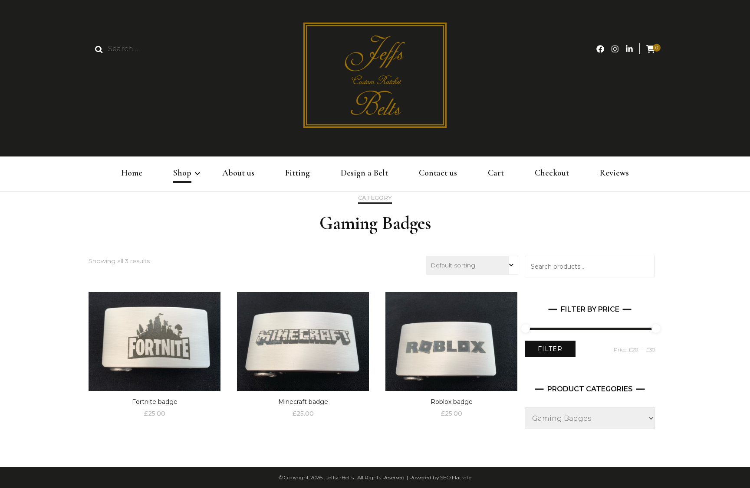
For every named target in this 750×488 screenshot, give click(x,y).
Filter (550, 349)
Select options (154, 338)
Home (131, 173)
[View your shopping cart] (650, 49)
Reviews (614, 173)
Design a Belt (364, 173)
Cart (496, 173)
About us (238, 173)
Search (644, 266)
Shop (182, 173)
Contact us (438, 173)
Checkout (552, 173)
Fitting (297, 173)
